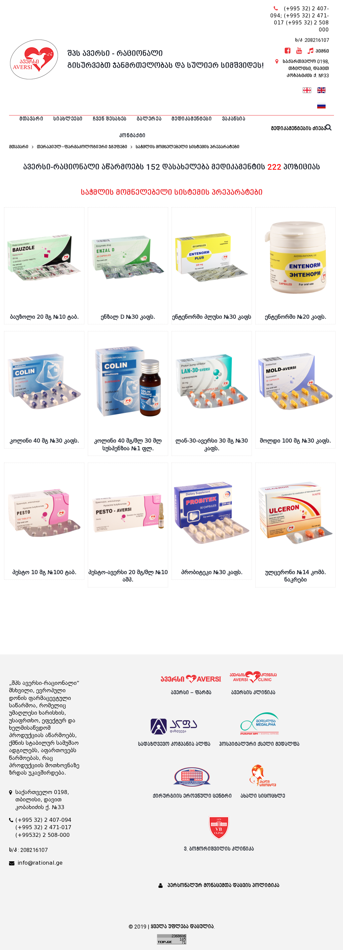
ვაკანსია (234, 119)
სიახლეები (68, 119)
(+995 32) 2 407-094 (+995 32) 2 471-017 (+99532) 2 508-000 (43, 827)
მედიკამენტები (192, 119)
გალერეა (149, 119)
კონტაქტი (132, 136)
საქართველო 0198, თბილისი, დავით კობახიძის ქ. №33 (306, 69)
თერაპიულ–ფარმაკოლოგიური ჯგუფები (82, 147)
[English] (321, 89)
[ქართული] (306, 89)
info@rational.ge (40, 863)
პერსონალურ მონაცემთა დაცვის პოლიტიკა (223, 885)
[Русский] (321, 105)
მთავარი (31, 119)
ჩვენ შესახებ (110, 119)
